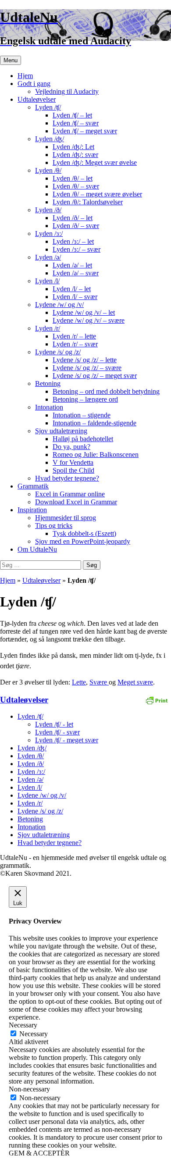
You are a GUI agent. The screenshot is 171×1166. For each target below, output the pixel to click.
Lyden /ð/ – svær (76, 225)
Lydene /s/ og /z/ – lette (85, 360)
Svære (99, 682)
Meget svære (135, 682)
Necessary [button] (23, 1025)
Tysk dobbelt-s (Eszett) (84, 533)
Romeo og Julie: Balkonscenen (96, 454)
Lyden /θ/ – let (73, 178)
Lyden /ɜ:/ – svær (76, 249)
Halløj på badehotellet (83, 438)
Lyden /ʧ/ (48, 107)
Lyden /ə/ (48, 257)
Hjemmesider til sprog (65, 517)
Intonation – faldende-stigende (94, 423)
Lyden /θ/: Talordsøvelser (88, 202)
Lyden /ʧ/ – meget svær (85, 131)
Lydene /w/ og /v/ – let (84, 312)
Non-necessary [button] (29, 1089)
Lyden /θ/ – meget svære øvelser (97, 194)
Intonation (49, 407)
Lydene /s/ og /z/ (58, 352)
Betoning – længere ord (85, 399)
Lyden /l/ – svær (75, 296)
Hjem (25, 75)
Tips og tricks (53, 525)
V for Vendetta (73, 462)
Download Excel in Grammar (76, 502)
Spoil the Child (73, 470)
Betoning (48, 383)
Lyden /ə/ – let (72, 265)
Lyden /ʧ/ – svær (76, 123)
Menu (11, 60)
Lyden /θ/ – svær (76, 186)
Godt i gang (34, 83)
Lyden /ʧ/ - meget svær (66, 740)
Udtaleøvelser (37, 99)
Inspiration (32, 509)
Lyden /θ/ (48, 170)
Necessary (33, 1034)
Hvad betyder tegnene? (67, 478)
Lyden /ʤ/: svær (75, 154)
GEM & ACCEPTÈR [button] (39, 1153)
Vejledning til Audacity (67, 91)
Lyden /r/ (47, 328)
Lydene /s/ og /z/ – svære (87, 367)
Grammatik (33, 486)
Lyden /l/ (47, 281)
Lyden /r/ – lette (74, 336)
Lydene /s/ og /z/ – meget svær (95, 375)
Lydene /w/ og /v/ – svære (89, 320)
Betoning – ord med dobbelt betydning (106, 391)
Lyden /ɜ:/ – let (73, 241)
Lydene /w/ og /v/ (59, 304)
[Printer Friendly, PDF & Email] (156, 699)
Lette (79, 682)
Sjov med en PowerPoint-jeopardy (82, 541)
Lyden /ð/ (48, 210)
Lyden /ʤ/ (49, 139)
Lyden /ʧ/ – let (72, 115)
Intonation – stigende (81, 415)
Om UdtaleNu (37, 549)
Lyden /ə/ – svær (76, 273)
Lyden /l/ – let (72, 288)
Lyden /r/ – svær (75, 344)
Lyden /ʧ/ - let (54, 724)
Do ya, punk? (71, 446)
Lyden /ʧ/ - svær (57, 732)
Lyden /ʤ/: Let (73, 146)
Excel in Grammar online (70, 494)
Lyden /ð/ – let (73, 217)
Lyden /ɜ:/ (49, 233)
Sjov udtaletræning (61, 431)
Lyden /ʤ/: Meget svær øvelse (95, 162)
